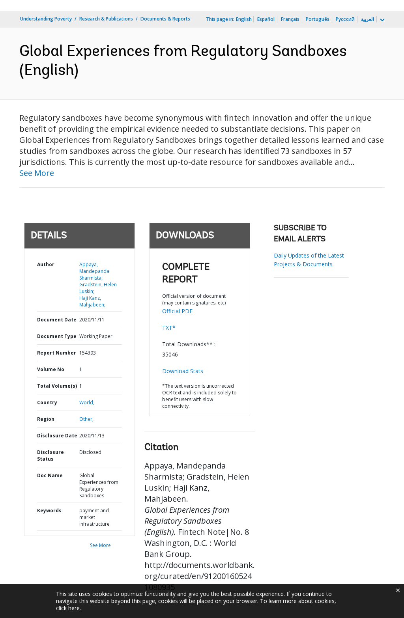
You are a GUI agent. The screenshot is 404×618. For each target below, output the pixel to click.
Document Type (57, 336)
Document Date (57, 319)
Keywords (49, 510)
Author (45, 264)
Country (47, 402)
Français (290, 19)
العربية (367, 19)
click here (68, 608)
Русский (345, 19)
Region (45, 419)
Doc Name (50, 475)
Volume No (50, 369)
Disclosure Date (57, 435)
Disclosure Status (50, 455)
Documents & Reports (165, 18)
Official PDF (177, 311)
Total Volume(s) (57, 386)
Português (317, 19)
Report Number (56, 352)
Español (266, 19)
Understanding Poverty (46, 18)
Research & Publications (106, 18)
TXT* (169, 327)
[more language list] (381, 20)
